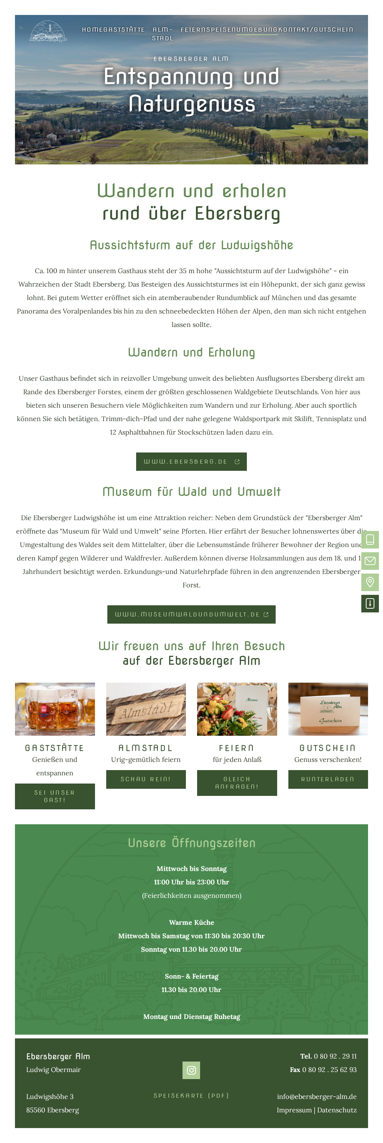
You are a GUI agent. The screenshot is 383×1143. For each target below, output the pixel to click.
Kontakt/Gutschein (316, 29)
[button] (370, 540)
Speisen (221, 29)
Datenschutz (337, 1110)
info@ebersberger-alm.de (317, 1096)
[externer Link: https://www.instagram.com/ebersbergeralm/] (191, 1070)
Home (93, 29)
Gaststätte (124, 29)
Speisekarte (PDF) (191, 1095)
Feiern (193, 29)
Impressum (295, 1110)
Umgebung (257, 29)
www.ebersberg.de (187, 461)
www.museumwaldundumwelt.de (187, 614)
